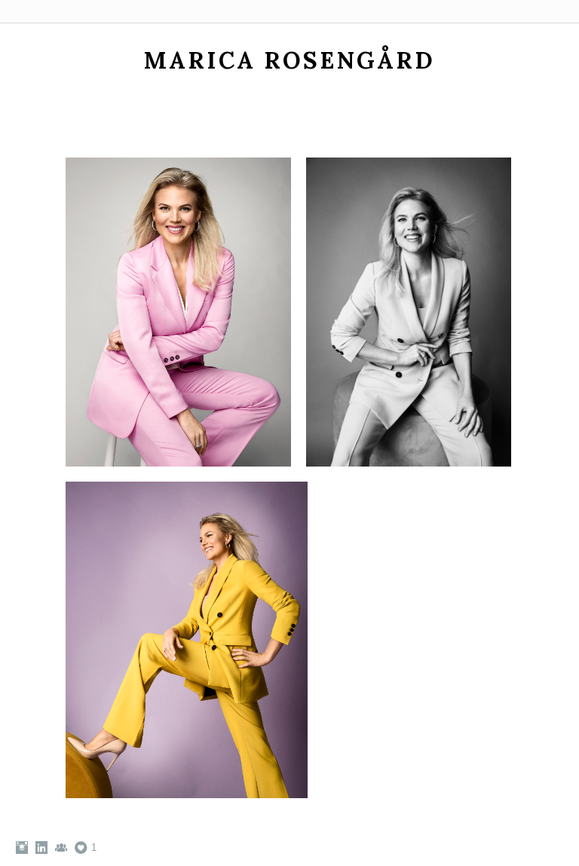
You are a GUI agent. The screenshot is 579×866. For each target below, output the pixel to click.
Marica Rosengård (289, 60)
